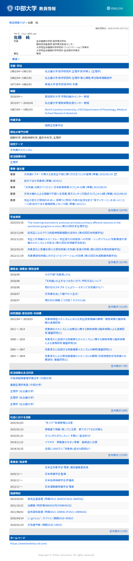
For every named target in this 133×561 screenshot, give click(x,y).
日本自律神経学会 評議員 (59, 480)
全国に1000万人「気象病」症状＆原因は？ (68, 448)
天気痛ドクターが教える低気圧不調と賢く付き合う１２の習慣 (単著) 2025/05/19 (68, 174)
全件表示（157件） (118, 262)
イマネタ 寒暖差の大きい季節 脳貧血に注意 (71, 442)
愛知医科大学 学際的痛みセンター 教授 (67, 96)
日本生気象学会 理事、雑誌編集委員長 (66, 467)
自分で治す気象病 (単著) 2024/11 (43, 180)
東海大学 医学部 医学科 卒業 (61, 84)
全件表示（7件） (119, 366)
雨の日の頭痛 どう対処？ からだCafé (65, 300)
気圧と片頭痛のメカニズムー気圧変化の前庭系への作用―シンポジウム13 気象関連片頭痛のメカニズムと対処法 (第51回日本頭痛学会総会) (77, 240)
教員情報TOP (17, 22)
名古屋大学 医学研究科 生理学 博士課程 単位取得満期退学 (78, 78)
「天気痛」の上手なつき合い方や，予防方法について (73, 281)
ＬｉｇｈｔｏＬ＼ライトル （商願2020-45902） (51, 518)
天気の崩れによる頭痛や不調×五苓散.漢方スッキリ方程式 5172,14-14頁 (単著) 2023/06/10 (75, 193)
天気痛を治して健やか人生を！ (62, 294)
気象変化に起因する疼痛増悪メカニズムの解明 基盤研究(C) (78, 349)
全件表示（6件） (119, 410)
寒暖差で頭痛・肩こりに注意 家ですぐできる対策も (74, 429)
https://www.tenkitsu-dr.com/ (28, 543)
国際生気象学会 (54, 125)
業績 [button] (14, 59)
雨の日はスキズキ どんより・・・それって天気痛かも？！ (74, 287)
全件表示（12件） (118, 531)
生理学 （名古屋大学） (22, 391)
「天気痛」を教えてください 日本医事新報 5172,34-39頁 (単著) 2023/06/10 (65, 187)
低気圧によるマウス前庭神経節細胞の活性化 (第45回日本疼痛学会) (66, 232)
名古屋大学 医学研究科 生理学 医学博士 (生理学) (73, 71)
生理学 (14, 162)
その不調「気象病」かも (57, 274)
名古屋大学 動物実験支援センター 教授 (67, 103)
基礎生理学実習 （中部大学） (26, 384)
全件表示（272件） (118, 455)
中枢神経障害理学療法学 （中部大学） (31, 378)
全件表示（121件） (118, 306)
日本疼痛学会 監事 (55, 474)
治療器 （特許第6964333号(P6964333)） (50, 505)
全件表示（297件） (118, 210)
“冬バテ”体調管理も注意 (59, 422)
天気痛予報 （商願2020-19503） (45, 524)
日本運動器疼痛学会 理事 (59, 486)
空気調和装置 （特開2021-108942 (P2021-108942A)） (57, 512)
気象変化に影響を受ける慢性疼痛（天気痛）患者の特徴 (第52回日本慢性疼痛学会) (74, 249)
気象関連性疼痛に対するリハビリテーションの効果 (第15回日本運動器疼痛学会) (72, 255)
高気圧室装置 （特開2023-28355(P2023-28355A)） (56, 499)
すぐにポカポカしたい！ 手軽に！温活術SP (68, 435)
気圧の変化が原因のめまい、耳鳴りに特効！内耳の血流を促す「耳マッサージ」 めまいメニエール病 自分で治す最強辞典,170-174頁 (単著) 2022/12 (74, 201)
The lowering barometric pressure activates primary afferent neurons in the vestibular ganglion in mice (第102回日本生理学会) (74, 224)
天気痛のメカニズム (21, 150)
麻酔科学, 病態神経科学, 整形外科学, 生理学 (35, 137)
